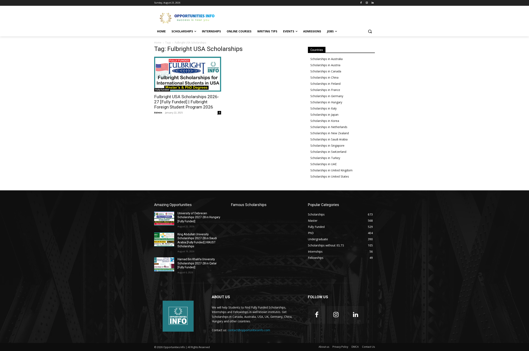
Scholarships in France (325, 90)
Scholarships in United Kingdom (331, 170)
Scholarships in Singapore (327, 145)
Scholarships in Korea (324, 121)
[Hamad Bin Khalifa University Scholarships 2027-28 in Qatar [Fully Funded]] (164, 264)
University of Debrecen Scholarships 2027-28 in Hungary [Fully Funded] (199, 217)
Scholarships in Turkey (325, 158)
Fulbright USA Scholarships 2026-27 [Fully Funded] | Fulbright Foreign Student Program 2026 (186, 102)
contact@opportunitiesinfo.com (249, 330)
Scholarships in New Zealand (329, 133)
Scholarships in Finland (325, 84)
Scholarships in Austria (325, 65)
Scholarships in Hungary (326, 102)
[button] (370, 31)
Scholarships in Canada (325, 71)
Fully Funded (162, 89)
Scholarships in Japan (324, 115)
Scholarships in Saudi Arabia (329, 139)
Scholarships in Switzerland (328, 152)
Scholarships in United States (329, 176)
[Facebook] (361, 3)
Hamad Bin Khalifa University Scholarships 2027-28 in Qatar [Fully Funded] (197, 263)
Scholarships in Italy (323, 108)
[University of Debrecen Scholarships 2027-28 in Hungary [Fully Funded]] (164, 218)
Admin (158, 112)
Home (157, 42)
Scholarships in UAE (323, 164)
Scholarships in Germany (326, 96)
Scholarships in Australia (326, 59)
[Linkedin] (372, 3)
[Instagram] (366, 3)
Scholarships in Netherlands (328, 127)
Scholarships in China (324, 77)
